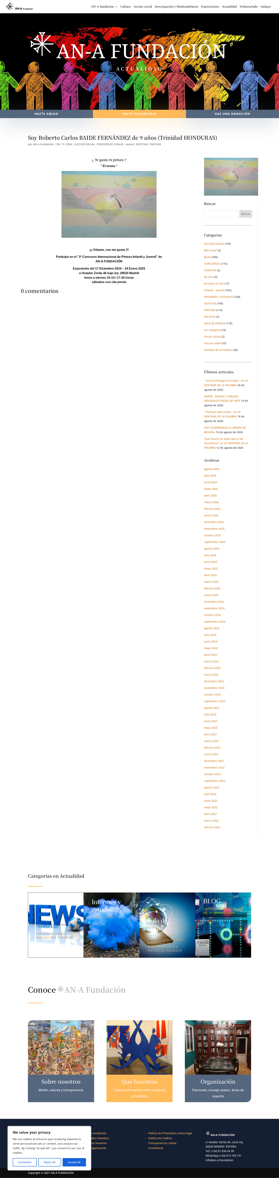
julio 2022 (210, 794)
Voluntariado (249, 7)
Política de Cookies (160, 1138)
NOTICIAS (142, 144)
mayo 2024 (211, 648)
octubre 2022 (212, 774)
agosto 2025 (211, 548)
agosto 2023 (211, 708)
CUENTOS (210, 270)
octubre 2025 (212, 535)
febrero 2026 (212, 509)
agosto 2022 (211, 787)
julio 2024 (210, 635)
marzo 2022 (211, 820)
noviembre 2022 (214, 767)
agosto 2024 (211, 628)
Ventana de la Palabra (218, 350)
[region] (49, 1148)
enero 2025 (211, 595)
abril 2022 (210, 814)
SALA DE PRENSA (214, 323)
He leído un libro (214, 283)
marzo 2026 (211, 502)
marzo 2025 (211, 582)
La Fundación (97, 1133)
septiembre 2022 (214, 781)
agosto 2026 (211, 469)
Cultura (125, 7)
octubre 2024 (212, 615)
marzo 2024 (211, 661)
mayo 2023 (211, 727)
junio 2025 (210, 562)
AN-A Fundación (43, 144)
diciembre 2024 (214, 601)
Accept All (74, 1162)
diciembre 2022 (214, 761)
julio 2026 (210, 475)
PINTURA (155, 144)
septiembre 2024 (214, 621)
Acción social (142, 7)
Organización (97, 1148)
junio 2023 (210, 721)
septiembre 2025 (214, 542)
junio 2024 (210, 641)
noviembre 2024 (214, 608)
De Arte (209, 277)
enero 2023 (211, 754)
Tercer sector (212, 336)
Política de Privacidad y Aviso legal (170, 1133)
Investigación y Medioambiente (176, 7)
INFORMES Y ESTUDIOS (218, 297)
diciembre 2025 (214, 522)
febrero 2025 (212, 588)
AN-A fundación (102, 7)
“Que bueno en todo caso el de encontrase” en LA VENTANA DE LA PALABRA (226, 443)
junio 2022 (210, 800)
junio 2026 (210, 482)
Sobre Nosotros (99, 1138)
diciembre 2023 (214, 681)
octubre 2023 (212, 694)
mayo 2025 (211, 568)
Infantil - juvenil (124, 144)
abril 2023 (210, 734)
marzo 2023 (211, 741)
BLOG (207, 257)
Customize (25, 1162)
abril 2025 (210, 575)
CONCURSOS (104, 144)
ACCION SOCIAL (85, 144)
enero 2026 (211, 515)
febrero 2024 (212, 668)
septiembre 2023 (214, 701)
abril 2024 (210, 654)
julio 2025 (210, 555)
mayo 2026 (211, 489)
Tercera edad (212, 343)
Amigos (265, 7)
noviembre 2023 (214, 688)
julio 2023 (210, 714)
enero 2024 (211, 674)
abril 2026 (210, 495)
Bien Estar (210, 250)
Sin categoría (212, 330)
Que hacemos (98, 1143)
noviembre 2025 (214, 528)
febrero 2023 (212, 747)
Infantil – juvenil (214, 290)
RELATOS (209, 316)
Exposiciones (210, 7)
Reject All (50, 1162)
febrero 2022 (212, 827)
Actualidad (229, 7)
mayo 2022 (211, 807)
